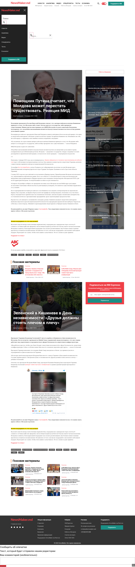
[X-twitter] (14, 527)
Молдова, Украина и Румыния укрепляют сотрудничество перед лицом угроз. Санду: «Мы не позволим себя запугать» (34, 469)
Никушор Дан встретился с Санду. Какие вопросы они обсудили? (34, 491)
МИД (29, 254)
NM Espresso (38, 5)
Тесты (77, 3)
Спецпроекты (68, 3)
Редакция (41, 526)
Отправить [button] (3, 566)
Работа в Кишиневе (105, 72)
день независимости (27, 449)
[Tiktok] (20, 527)
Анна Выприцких (18, 116)
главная (21, 254)
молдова (74, 449)
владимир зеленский (16, 449)
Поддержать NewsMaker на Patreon (49, 538)
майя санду (66, 449)
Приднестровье (48, 5)
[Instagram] (17, 527)
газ (14, 254)
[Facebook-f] (11, 527)
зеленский (52, 449)
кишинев (59, 449)
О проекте (41, 523)
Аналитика (50, 3)
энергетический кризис (53, 254)
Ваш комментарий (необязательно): (18, 555)
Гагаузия (56, 5)
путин (43, 254)
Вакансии (41, 532)
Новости (41, 3)
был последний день (24, 167)
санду (14, 452)
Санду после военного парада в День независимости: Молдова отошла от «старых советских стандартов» (35, 481)
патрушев (36, 254)
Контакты (41, 529)
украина (21, 452)
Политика (16, 95)
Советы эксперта (77, 5)
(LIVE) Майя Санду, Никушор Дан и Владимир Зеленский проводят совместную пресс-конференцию (70, 469)
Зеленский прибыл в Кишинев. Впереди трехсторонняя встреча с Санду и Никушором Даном (70, 481)
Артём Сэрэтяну (30, 277)
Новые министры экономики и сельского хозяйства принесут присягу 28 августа (69, 492)
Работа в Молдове (66, 5)
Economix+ (86, 3)
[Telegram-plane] (22, 527)
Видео (58, 3)
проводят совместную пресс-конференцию (37, 364)
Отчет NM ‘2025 (88, 5)
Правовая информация (45, 535)
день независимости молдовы (40, 449)
